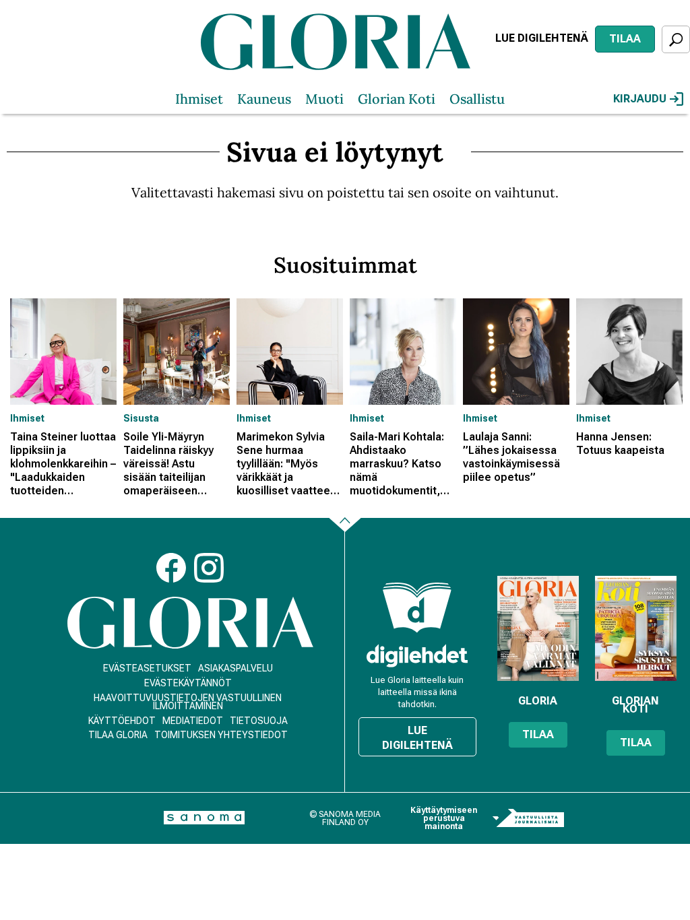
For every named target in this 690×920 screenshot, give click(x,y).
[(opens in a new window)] (417, 655)
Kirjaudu (639, 98)
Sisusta (141, 418)
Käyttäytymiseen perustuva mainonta (443, 818)
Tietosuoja (259, 720)
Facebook (171, 568)
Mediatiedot (192, 720)
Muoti (324, 98)
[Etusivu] (190, 623)
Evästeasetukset (147, 668)
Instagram (209, 568)
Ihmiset (199, 98)
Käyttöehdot (122, 720)
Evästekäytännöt (188, 683)
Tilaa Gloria (118, 734)
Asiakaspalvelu (235, 668)
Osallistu (477, 98)
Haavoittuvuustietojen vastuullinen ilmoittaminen (188, 701)
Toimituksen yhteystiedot (221, 734)
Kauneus (264, 98)
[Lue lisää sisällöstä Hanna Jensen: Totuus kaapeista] (629, 351)
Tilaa (625, 38)
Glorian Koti (396, 98)
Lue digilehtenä (541, 38)
